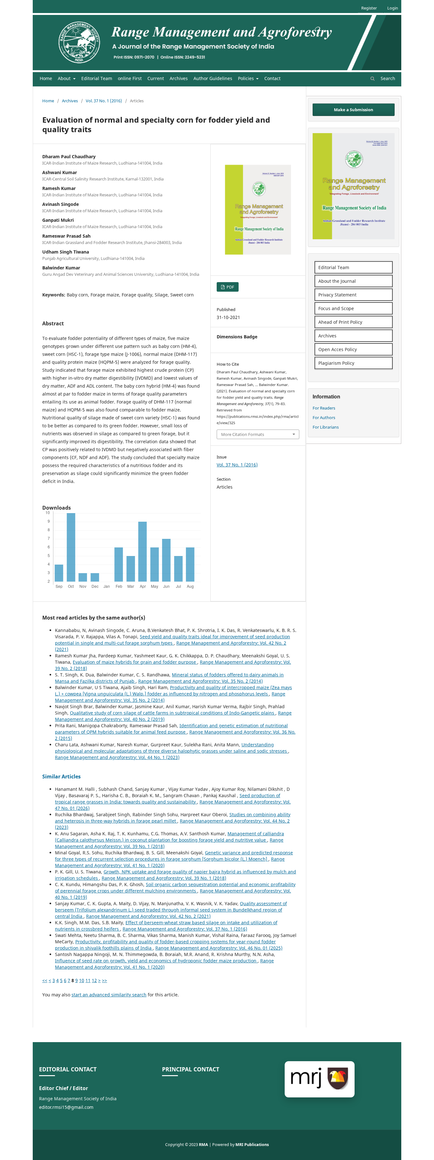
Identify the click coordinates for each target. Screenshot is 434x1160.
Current (155, 78)
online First (130, 78)
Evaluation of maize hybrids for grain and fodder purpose (135, 662)
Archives (179, 78)
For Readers (324, 408)
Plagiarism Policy (336, 363)
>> (104, 980)
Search (387, 78)
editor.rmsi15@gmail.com (66, 1107)
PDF (230, 287)
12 (94, 980)
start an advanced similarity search (108, 995)
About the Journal (337, 281)
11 (88, 980)
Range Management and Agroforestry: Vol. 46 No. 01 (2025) (218, 948)
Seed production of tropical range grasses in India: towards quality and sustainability (167, 798)
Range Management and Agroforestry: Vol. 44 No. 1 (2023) (117, 757)
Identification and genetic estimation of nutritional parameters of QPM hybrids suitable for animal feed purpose (171, 728)
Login (392, 8)
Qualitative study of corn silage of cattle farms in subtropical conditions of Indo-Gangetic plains (172, 713)
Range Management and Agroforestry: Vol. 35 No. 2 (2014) (200, 681)
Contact (272, 78)
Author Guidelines (212, 78)
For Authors (324, 417)
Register (369, 8)
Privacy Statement (337, 295)
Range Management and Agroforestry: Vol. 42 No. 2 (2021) (148, 916)
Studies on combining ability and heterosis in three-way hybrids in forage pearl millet (172, 817)
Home (46, 78)
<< (44, 980)
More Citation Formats (242, 434)
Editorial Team (96, 78)
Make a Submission (353, 109)
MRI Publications (252, 1144)
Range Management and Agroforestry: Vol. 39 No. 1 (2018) (164, 878)
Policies (246, 78)
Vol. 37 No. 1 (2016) (104, 101)
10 (81, 980)
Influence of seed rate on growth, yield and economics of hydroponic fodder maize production (156, 961)
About (65, 78)
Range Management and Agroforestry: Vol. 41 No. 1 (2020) (164, 964)
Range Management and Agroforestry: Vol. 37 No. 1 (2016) (185, 929)
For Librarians (326, 427)
